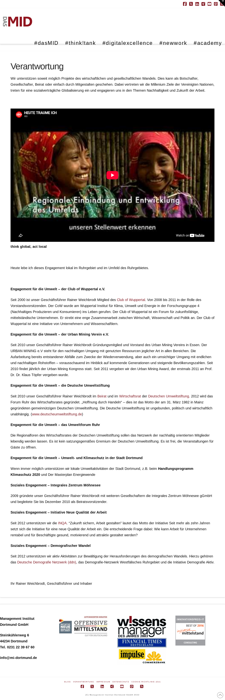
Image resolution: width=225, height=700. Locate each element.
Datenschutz (120, 682)
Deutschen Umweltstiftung (168, 396)
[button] (221, 3)
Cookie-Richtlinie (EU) (146, 682)
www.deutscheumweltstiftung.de (57, 414)
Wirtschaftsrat (130, 396)
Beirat (102, 396)
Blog (67, 682)
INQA (62, 523)
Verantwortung (83, 682)
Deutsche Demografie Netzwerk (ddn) (46, 562)
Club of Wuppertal (131, 300)
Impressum (103, 682)
